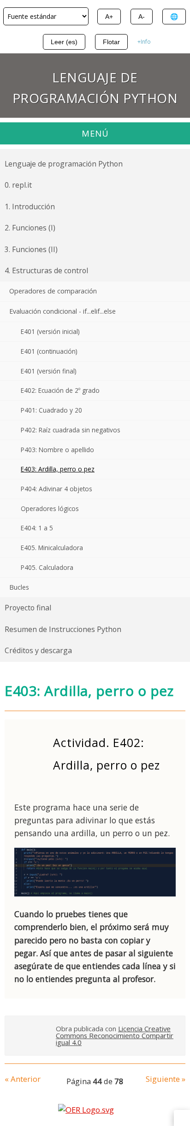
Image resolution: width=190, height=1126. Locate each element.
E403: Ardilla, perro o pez (58, 469)
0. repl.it (18, 185)
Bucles (19, 587)
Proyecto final (28, 608)
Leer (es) (64, 42)
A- (141, 16)
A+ (109, 16)
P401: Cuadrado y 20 (51, 410)
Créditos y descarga (38, 650)
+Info (144, 42)
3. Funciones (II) (31, 249)
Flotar (111, 42)
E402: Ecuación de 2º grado (60, 390)
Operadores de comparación (53, 291)
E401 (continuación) (49, 351)
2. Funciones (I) (30, 228)
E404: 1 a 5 (37, 527)
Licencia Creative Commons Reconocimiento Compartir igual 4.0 (114, 1035)
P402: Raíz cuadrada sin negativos (70, 429)
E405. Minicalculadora (52, 547)
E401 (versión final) (49, 371)
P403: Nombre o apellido (57, 449)
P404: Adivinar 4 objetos (56, 488)
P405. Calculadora (47, 567)
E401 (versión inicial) (50, 331)
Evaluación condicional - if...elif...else (62, 311)
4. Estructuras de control (46, 270)
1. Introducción (30, 206)
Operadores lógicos (50, 508)
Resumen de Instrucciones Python (63, 629)
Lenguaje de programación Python (64, 164)
